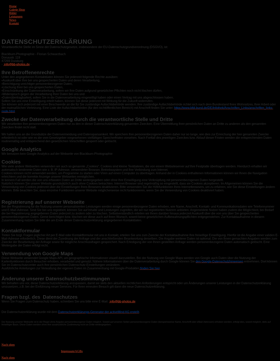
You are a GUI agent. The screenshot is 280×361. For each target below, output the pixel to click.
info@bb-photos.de (17, 64)
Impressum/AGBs (72, 351)
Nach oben (8, 344)
